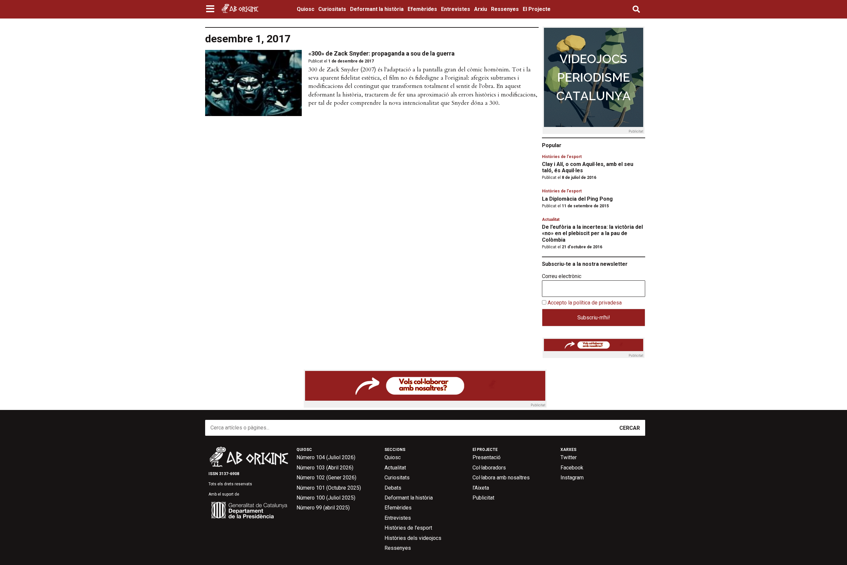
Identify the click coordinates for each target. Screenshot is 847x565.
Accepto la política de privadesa (585, 303)
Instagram (572, 477)
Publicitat (483, 498)
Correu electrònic (561, 276)
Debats (392, 488)
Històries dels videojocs (412, 538)
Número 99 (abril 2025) (323, 507)
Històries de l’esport (408, 528)
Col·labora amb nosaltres (501, 477)
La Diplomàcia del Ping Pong (577, 199)
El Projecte (537, 9)
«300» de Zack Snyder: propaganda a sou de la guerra (381, 53)
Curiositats (332, 9)
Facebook (571, 467)
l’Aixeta (480, 488)
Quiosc (305, 9)
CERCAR (629, 428)
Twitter (568, 457)
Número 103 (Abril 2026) (324, 467)
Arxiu (480, 9)
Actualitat (550, 219)
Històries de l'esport (562, 156)
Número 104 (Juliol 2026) (325, 457)
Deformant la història (377, 9)
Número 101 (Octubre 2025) (328, 488)
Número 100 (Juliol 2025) (325, 498)
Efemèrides (422, 9)
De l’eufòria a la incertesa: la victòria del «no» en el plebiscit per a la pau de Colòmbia (592, 233)
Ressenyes (505, 9)
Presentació (486, 457)
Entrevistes (455, 9)
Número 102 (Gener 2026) (326, 477)
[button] (211, 9)
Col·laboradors (489, 467)
